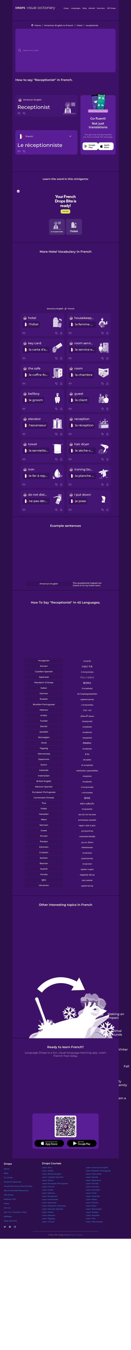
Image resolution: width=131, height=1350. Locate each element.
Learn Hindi (91, 1193)
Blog (84, 8)
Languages (75, 8)
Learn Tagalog (48, 1218)
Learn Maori (91, 1206)
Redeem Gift (10, 1199)
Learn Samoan (48, 1215)
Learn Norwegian (94, 1209)
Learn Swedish (93, 1215)
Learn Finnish (92, 1183)
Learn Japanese (49, 1202)
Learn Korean (92, 1202)
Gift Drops (111, 8)
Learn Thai (90, 1218)
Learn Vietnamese (94, 1222)
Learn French (48, 1187)
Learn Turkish (48, 1222)
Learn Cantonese (94, 1174)
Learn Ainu (47, 1167)
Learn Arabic (48, 1171)
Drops (66, 8)
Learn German (92, 1187)
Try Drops (8, 1177)
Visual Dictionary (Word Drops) (18, 1186)
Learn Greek (47, 1190)
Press (6, 1203)
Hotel (79, 25)
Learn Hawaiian (93, 1190)
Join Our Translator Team (15, 1212)
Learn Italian (91, 1199)
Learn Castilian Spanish (52, 1177)
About (6, 1169)
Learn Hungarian (49, 1196)
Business (101, 8)
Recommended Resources (16, 1190)
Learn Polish (47, 1212)
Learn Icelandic (93, 1196)
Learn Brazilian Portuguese (98, 1171)
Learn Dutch (47, 1180)
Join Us (7, 1208)
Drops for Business (12, 1182)
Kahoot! (92, 8)
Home (38, 25)
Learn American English (97, 1167)
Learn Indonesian (50, 1199)
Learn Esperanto (93, 1180)
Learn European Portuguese (55, 1183)
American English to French (58, 25)
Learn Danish (92, 1177)
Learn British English (51, 1174)
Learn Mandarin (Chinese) (54, 1206)
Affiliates (8, 1216)
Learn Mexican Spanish (52, 1209)
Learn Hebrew (48, 1193)
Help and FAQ (10, 1221)
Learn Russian (92, 1212)
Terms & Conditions (77, 1235)
